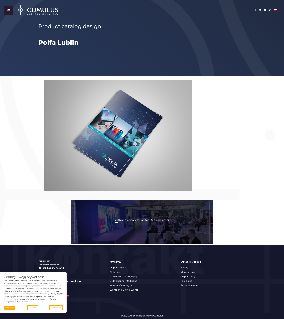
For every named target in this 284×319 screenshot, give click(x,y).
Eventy (184, 267)
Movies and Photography (123, 276)
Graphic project (118, 267)
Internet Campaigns (120, 285)
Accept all (10, 308)
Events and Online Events (123, 289)
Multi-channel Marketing (123, 280)
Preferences (56, 308)
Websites (114, 272)
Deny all (32, 308)
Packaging (186, 280)
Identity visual (188, 272)
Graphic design (188, 276)
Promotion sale (189, 285)
